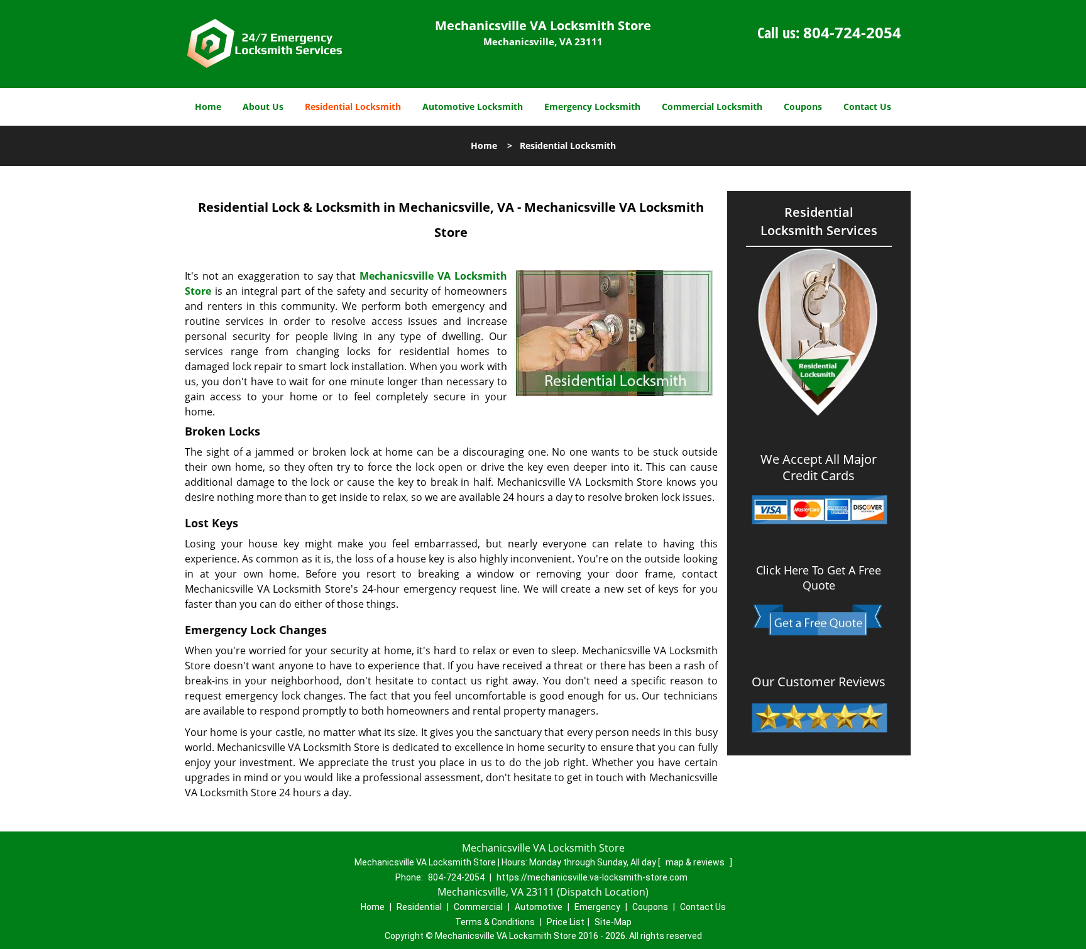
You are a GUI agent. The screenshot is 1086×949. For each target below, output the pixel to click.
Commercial (478, 907)
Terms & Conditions (495, 922)
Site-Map (613, 922)
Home (208, 106)
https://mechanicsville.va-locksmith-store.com (592, 877)
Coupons (803, 106)
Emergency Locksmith (592, 106)
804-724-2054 (852, 32)
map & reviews (696, 862)
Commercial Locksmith (712, 106)
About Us (263, 106)
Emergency (597, 907)
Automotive (538, 907)
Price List (565, 922)
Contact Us (867, 106)
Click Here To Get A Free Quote (818, 577)
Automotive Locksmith (472, 106)
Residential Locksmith (353, 106)
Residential (419, 907)
